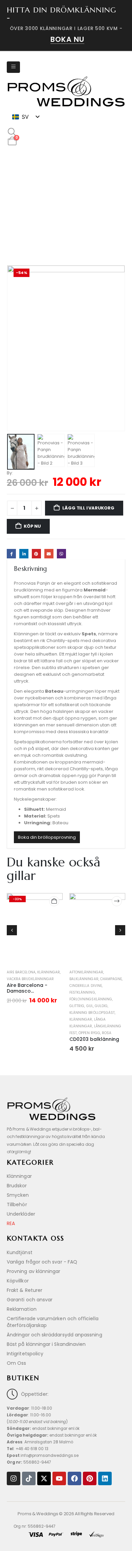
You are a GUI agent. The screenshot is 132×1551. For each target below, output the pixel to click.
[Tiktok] (29, 1478)
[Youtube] (59, 1478)
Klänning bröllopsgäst (92, 1012)
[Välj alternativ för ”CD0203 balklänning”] (117, 901)
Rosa (106, 1032)
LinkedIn (23, 553)
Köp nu (32, 526)
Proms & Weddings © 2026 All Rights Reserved (66, 1514)
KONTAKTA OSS (35, 1238)
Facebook (11, 553)
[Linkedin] (105, 1478)
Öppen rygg (89, 1032)
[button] (12, 132)
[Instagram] (13, 1478)
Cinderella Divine (85, 985)
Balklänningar (83, 978)
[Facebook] (74, 1478)
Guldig (101, 1005)
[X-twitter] (44, 1478)
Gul (89, 1005)
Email (48, 553)
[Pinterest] (89, 1478)
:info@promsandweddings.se (43, 1455)
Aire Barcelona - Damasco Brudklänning (27, 991)
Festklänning (82, 992)
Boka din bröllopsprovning (47, 837)
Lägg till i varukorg (88, 508)
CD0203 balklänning (94, 1039)
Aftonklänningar (86, 972)
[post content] (35, 930)
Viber (61, 553)
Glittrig (76, 1005)
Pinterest (36, 553)
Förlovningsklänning (90, 999)
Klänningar (48, 972)
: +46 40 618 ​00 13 (27, 1448)
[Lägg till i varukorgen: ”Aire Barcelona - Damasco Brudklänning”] (54, 901)
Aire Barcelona (21, 972)
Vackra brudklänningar (30, 978)
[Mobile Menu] (13, 67)
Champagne (111, 978)
